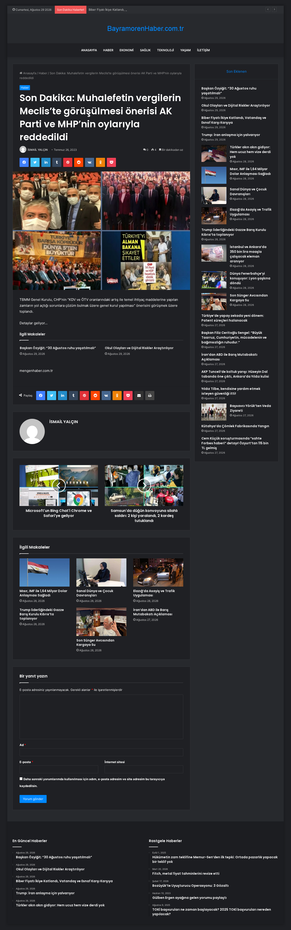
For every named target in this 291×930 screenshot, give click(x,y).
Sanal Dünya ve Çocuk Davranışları (94, 593)
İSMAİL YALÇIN (38, 149)
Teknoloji (165, 50)
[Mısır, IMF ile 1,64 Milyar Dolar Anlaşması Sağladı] (45, 572)
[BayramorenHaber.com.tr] (145, 28)
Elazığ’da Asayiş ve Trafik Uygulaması (154, 593)
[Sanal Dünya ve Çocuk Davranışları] (101, 572)
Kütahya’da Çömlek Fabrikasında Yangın (235, 426)
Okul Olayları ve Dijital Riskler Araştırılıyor (139, 348)
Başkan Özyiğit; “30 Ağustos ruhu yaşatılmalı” (58, 348)
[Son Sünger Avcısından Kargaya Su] (101, 622)
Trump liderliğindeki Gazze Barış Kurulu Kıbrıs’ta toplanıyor (42, 614)
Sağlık (145, 50)
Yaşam (185, 50)
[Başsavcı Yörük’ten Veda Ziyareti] (213, 412)
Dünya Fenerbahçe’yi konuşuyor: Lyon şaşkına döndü (250, 278)
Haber (108, 50)
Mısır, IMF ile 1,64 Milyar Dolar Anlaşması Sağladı (43, 593)
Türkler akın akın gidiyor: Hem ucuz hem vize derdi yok (250, 152)
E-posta (26, 762)
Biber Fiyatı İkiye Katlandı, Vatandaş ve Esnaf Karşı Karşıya (129, 9)
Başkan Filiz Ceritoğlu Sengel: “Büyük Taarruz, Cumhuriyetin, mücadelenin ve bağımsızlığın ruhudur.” (234, 337)
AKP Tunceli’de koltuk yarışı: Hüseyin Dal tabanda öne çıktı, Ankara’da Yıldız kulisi (235, 374)
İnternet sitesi (115, 762)
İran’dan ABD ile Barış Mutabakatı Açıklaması (152, 612)
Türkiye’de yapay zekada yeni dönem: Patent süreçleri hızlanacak (232, 318)
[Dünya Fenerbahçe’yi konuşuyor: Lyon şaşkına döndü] (213, 279)
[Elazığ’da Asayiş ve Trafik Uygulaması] (158, 572)
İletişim (203, 50)
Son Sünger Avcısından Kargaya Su (95, 642)
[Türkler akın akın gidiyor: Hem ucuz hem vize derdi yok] (213, 153)
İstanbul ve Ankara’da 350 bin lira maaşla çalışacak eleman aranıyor (248, 254)
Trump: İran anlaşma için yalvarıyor (230, 135)
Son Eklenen (236, 71)
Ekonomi (127, 50)
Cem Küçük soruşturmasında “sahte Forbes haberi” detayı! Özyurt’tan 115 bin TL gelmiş (234, 443)
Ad (23, 745)
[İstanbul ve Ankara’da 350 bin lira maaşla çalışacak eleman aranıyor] (213, 253)
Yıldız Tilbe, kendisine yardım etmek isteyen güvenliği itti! (230, 391)
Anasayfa (89, 50)
